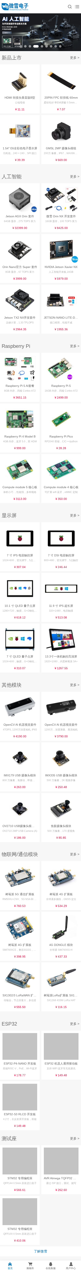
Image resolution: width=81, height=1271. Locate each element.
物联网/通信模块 (20, 854)
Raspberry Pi (16, 346)
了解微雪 (40, 1251)
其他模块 (12, 685)
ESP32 (9, 1024)
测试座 (9, 1138)
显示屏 (9, 515)
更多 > (74, 57)
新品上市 (12, 57)
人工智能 (12, 176)
